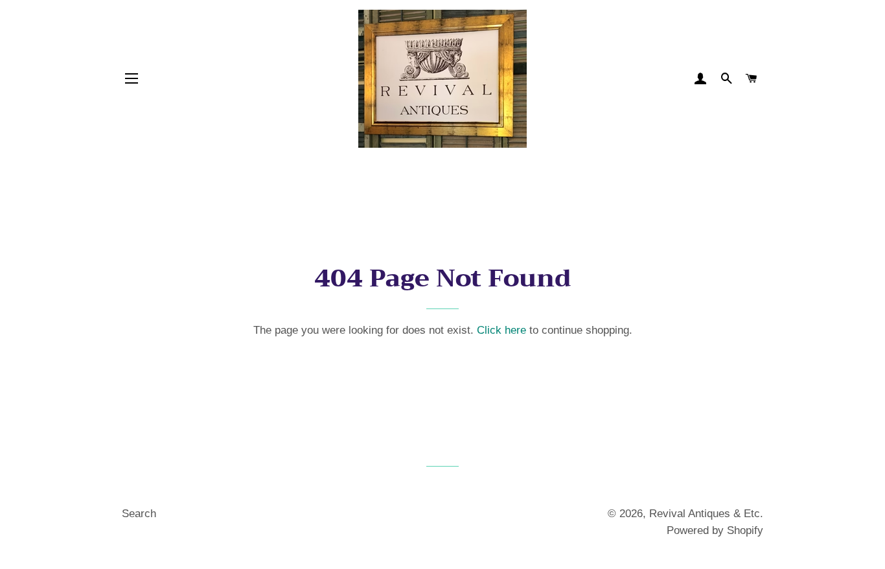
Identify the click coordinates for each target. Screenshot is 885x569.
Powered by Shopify (715, 530)
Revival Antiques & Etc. (706, 513)
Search (139, 513)
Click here (501, 330)
